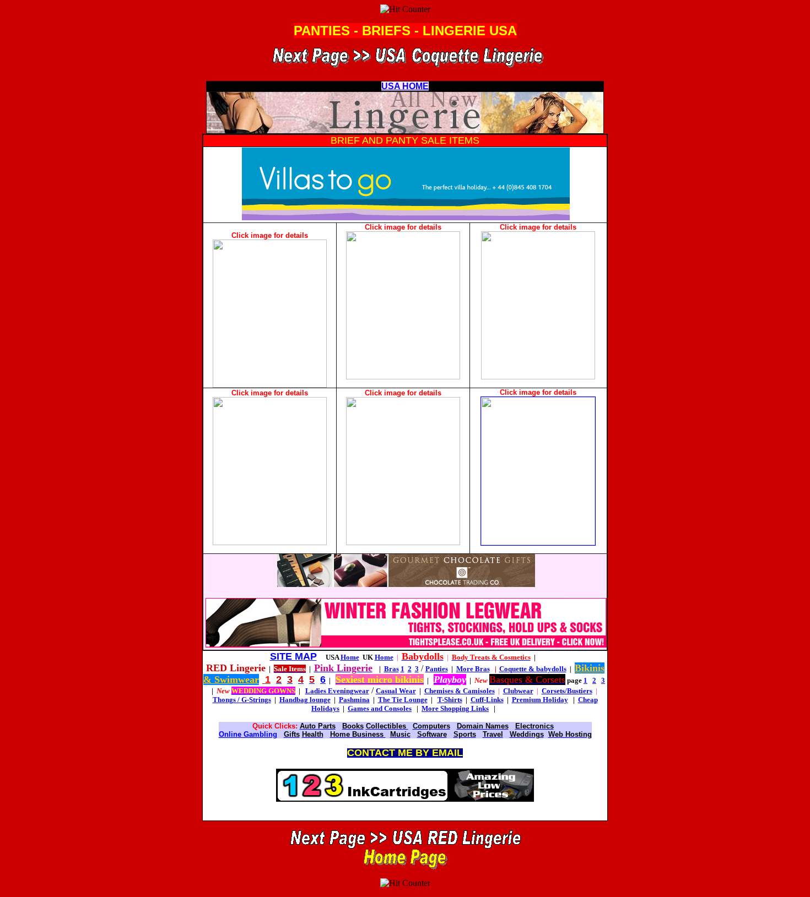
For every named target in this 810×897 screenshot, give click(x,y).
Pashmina (354, 699)
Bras (391, 669)
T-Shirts (450, 699)
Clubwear (518, 691)
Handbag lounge (305, 699)
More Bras (473, 669)
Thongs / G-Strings (242, 699)
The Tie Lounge (403, 699)
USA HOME (405, 86)
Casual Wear (396, 691)
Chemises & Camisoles (459, 691)
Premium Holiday (540, 699)
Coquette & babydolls (532, 669)
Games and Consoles (380, 708)
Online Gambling (248, 734)
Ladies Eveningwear (337, 691)
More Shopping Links (455, 708)
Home (350, 657)
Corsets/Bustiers (567, 691)
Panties (436, 669)
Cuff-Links (487, 699)
